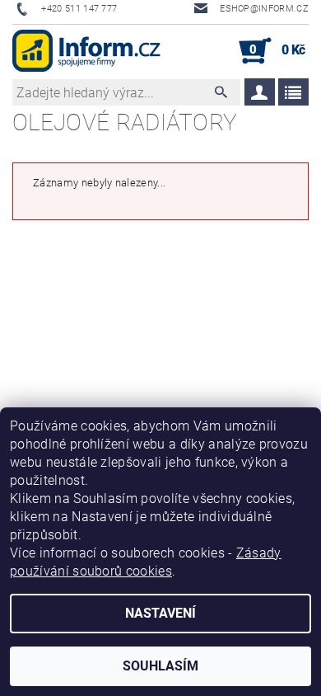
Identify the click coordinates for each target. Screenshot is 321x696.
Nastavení (160, 613)
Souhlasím (160, 666)
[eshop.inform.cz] (86, 51)
